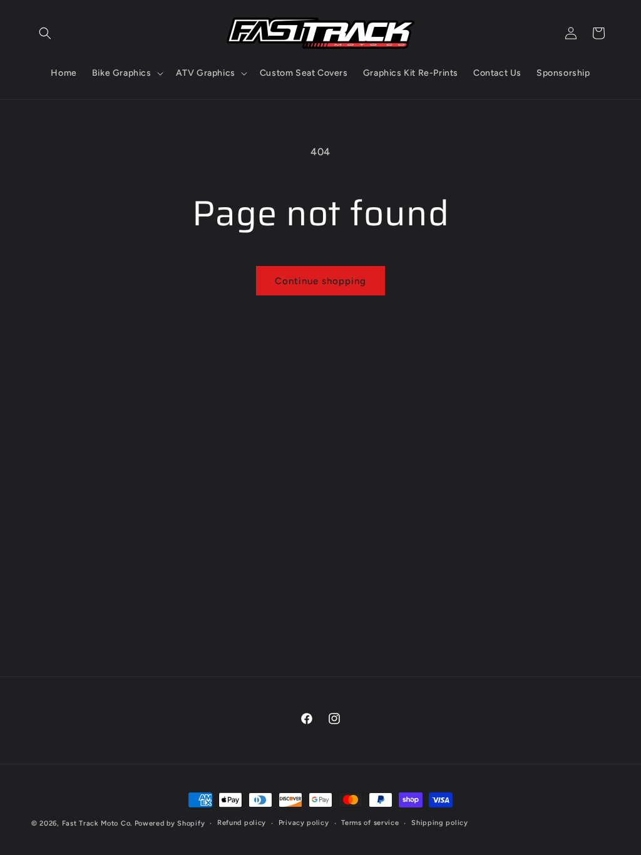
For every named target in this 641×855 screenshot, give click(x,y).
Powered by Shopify (170, 823)
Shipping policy (439, 823)
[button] (45, 33)
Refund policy (241, 823)
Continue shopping (320, 281)
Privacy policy (304, 823)
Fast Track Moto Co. (97, 823)
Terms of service (370, 823)
